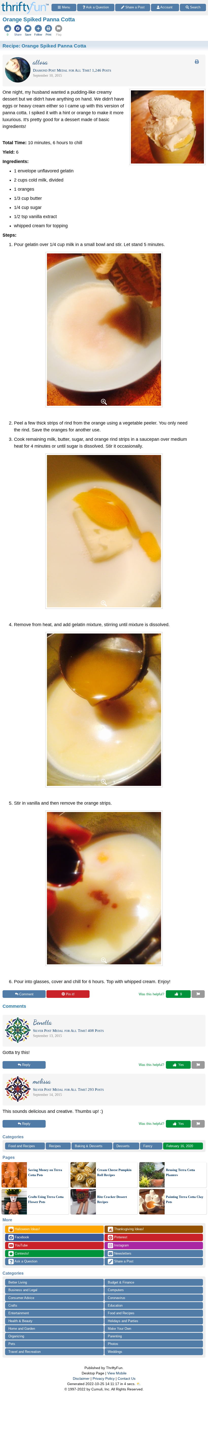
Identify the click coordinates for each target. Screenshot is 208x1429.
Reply (26, 1065)
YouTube (21, 1245)
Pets (11, 1344)
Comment (26, 994)
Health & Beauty (20, 1321)
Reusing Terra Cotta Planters (180, 1172)
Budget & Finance (121, 1282)
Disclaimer (81, 1378)
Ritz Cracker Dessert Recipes (112, 1199)
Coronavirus (116, 1298)
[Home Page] (25, 3)
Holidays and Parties (123, 1321)
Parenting (115, 1336)
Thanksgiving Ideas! (126, 1229)
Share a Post (123, 1261)
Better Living (17, 1282)
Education (115, 1305)
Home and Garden (21, 1328)
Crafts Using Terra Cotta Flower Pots (46, 1199)
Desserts (123, 1146)
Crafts (12, 1305)
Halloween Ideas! (24, 1229)
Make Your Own (119, 1328)
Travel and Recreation (24, 1352)
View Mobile (117, 1373)
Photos (113, 1344)
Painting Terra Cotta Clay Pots (184, 1199)
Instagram (121, 1245)
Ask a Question (25, 1261)
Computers (116, 1290)
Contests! (21, 1253)
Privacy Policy (104, 1378)
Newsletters (122, 1253)
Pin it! (70, 994)
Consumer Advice (21, 1298)
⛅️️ (138, 1384)
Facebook (21, 1237)
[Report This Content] (198, 994)
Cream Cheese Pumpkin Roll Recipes (114, 1172)
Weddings (115, 1352)
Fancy (147, 1146)
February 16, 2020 (179, 1146)
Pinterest (120, 1237)
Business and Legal (22, 1290)
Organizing (16, 1336)
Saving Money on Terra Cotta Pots (45, 1172)
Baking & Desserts (88, 1146)
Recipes (55, 1146)
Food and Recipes (21, 1146)
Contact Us (126, 1378)
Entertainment (18, 1313)
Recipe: (44, 45)
